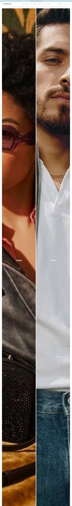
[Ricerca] (64, 4)
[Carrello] (68, 4)
